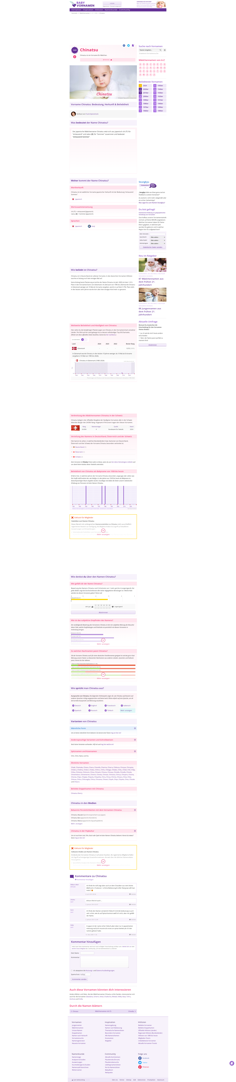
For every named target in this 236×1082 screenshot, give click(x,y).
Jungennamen (77, 1025)
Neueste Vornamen (79, 1043)
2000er (145, 96)
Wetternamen (77, 1070)
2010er (145, 93)
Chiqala (84, 777)
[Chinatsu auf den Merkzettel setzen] (133, 46)
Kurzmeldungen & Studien (81, 1065)
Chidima (80, 770)
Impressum (160, 1080)
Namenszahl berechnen (80, 1067)
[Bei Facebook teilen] (124, 46)
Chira (103, 777)
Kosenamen (109, 1038)
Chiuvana (99, 779)
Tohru (128, 997)
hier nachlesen (110, 335)
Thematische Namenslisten (114, 1030)
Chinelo (129, 772)
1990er (145, 100)
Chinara (104, 772)
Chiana (86, 767)
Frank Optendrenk (92, 114)
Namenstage (76, 1057)
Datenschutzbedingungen (105, 971)
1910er (160, 100)
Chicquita (130, 767)
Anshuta (72, 999)
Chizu (127, 779)
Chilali (125, 770)
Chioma (131, 775)
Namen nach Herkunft (79, 1036)
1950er (160, 85)
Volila (81, 999)
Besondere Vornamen (112, 1033)
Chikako (114, 770)
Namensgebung (110, 1025)
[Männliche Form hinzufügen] (135, 728)
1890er (160, 107)
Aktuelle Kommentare (112, 1057)
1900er (160, 103)
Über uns (115, 1080)
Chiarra (110, 767)
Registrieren (106, 6)
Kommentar (75, 957)
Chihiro (97, 770)
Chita (129, 777)
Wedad (114, 997)
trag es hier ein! (80, 838)
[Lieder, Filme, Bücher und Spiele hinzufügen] (135, 831)
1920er (160, 96)
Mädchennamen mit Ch (103, 1011)
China (92, 772)
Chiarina (104, 767)
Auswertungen (77, 1062)
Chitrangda (86, 779)
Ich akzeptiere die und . (94, 971)
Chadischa (107, 997)
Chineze (105, 775)
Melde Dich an (126, 946)
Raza (124, 997)
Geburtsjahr (143, 240)
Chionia (73, 777)
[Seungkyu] (147, 189)
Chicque (123, 767)
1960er (145, 111)
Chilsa (73, 772)
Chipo (79, 777)
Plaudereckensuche (112, 1062)
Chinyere (125, 775)
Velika (120, 997)
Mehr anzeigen (126, 710)
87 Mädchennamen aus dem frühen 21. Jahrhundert (151, 281)
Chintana (112, 775)
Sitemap (128, 1080)
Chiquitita (97, 777)
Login (112, 3)
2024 (145, 85)
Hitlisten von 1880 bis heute (148, 1036)
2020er (145, 89)
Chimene (79, 772)
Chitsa (93, 779)
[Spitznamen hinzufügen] (135, 751)
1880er (160, 111)
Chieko (92, 770)
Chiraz (108, 777)
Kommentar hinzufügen (85, 880)
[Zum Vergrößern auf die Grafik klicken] (103, 498)
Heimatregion (144, 243)
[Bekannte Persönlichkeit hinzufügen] (135, 810)
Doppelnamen (77, 1033)
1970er (145, 107)
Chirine (113, 777)
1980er (145, 103)
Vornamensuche (78, 1038)
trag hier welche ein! (107, 744)
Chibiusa (117, 767)
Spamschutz (75, 974)
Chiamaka (79, 767)
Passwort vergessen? (115, 6)
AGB (134, 1080)
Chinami (98, 772)
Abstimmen (103, 612)
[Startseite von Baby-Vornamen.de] (82, 7)
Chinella (116, 772)
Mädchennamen (77, 1028)
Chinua (118, 775)
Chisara (119, 777)
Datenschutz (141, 1080)
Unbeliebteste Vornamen (147, 1041)
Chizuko (132, 779)
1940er (160, 89)
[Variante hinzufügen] (135, 740)
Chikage (108, 770)
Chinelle (123, 772)
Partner (122, 1080)
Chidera (74, 770)
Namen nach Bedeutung (113, 1028)
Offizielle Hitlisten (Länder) (147, 1030)
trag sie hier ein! (116, 733)
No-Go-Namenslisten (112, 1067)
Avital (101, 997)
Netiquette (109, 1072)
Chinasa (110, 772)
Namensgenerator (78, 1041)
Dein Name (75, 953)
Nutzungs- (89, 971)
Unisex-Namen (77, 1030)
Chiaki (73, 767)
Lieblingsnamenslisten (113, 1065)
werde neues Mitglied (78, 948)
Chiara (91, 767)
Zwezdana (89, 997)
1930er (160, 93)
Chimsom (86, 772)
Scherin (96, 997)
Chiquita (91, 777)
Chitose (73, 779)
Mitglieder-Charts (144, 1038)
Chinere (93, 775)
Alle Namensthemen (112, 1036)
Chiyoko (121, 779)
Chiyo (116, 779)
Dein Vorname (144, 234)
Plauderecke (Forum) (112, 1060)
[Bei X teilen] (128, 46)
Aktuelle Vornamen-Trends (147, 1043)
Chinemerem (85, 775)
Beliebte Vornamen (145, 1025)
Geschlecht (143, 237)
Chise (125, 777)
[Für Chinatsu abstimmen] (111, 59)
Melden (133, 894)
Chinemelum (75, 775)
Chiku (120, 770)
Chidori (86, 770)
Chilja (133, 770)
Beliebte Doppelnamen (146, 1028)
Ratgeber (108, 1041)
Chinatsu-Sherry (76, 793)
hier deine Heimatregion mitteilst (121, 462)
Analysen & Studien (78, 1060)
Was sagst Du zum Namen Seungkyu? (152, 203)
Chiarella (97, 767)
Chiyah (111, 779)
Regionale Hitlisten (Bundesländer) (150, 1033)
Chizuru (77, 782)
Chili (128, 770)
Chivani (105, 779)
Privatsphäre (151, 1080)
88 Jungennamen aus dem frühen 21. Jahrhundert (150, 311)
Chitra (79, 779)
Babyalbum (109, 1070)
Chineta (99, 775)
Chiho (103, 770)
